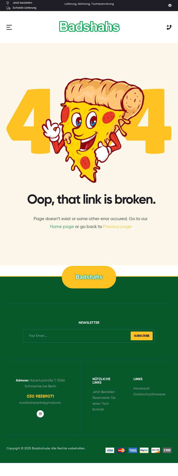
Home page (62, 226)
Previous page (117, 226)
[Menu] (10, 27)
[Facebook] (169, 5)
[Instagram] (40, 414)
